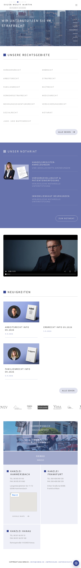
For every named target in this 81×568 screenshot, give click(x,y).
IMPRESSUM (51, 562)
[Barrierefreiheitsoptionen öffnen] (76, 563)
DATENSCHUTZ (65, 562)
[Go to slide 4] (73, 33)
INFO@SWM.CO (37, 562)
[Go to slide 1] (75, 22)
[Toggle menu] (76, 5)
